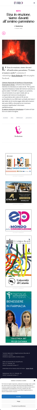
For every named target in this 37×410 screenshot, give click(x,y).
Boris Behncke (17, 76)
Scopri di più (29, 368)
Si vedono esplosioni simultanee (12, 109)
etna (12, 117)
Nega (18, 401)
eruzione (5, 117)
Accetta (18, 396)
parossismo (29, 117)
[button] (34, 380)
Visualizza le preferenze (18, 406)
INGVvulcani (19, 117)
